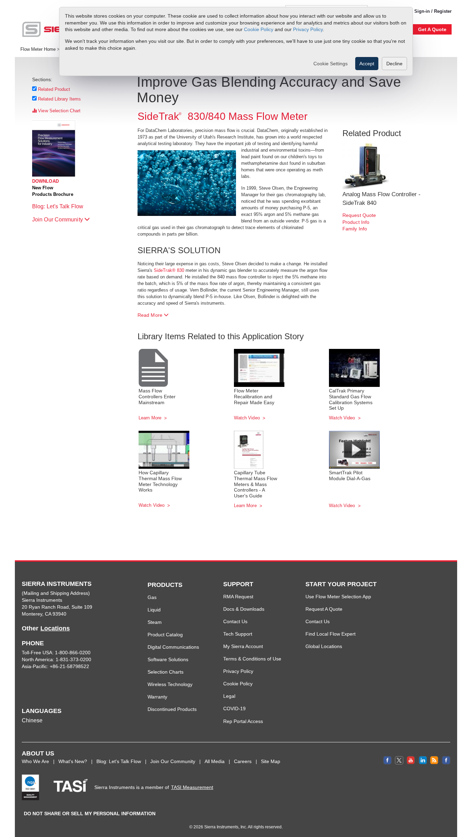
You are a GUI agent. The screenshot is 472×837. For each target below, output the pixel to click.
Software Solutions (168, 659)
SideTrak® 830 (169, 270)
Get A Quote (432, 29)
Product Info (355, 222)
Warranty (157, 697)
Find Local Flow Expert (330, 634)
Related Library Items (59, 99)
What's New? (72, 761)
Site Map (270, 761)
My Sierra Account (243, 646)
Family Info (354, 228)
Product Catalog (165, 634)
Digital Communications (173, 647)
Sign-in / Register (433, 11)
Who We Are (35, 761)
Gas (152, 597)
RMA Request (238, 596)
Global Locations (323, 646)
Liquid (154, 609)
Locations (55, 628)
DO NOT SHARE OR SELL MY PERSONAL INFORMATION (89, 813)
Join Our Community (58, 219)
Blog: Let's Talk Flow (58, 206)
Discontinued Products (172, 709)
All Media (215, 761)
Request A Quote (323, 609)
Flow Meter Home (38, 49)
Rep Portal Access (243, 721)
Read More (151, 315)
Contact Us (235, 621)
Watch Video (247, 417)
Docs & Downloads (243, 609)
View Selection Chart (59, 110)
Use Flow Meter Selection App (338, 596)
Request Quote (359, 215)
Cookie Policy (258, 29)
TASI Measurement (192, 787)
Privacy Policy (308, 29)
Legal (229, 696)
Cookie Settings (330, 63)
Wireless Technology (170, 684)
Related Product (54, 89)
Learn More (151, 417)
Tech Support (237, 634)
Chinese (32, 720)
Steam (155, 622)
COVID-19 (234, 708)
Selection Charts (165, 672)
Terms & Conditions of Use (252, 659)
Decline (394, 63)
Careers (243, 761)
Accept (366, 63)
